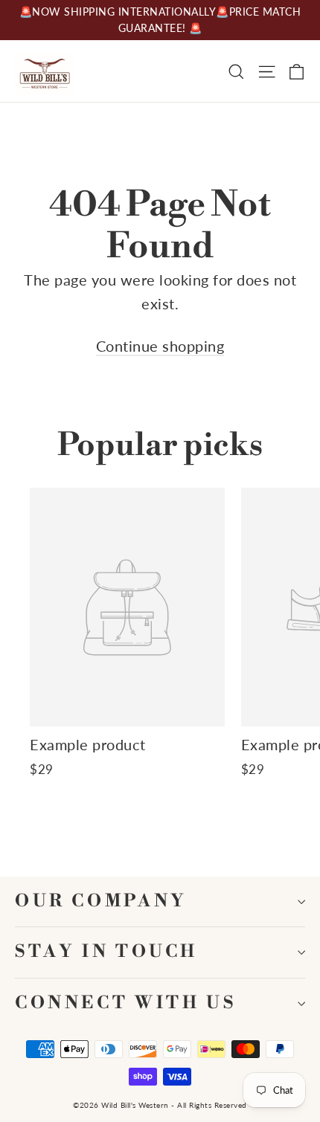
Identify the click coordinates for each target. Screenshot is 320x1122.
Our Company (101, 901)
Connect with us (125, 1003)
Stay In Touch (106, 952)
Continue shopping (160, 346)
